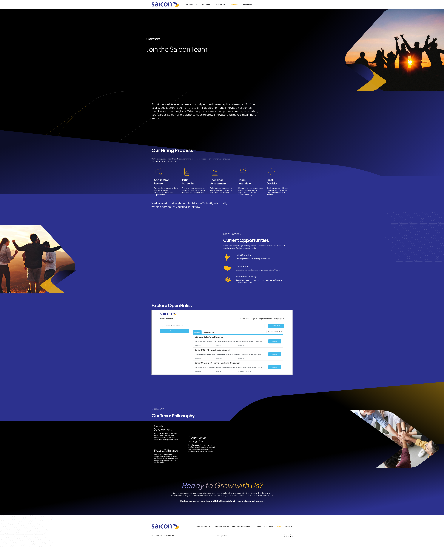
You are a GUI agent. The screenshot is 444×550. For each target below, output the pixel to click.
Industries (206, 4)
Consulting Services (203, 526)
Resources (247, 4)
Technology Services (221, 526)
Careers (234, 4)
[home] (165, 4)
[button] (190, 4)
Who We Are (220, 4)
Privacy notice (222, 536)
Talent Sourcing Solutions (241, 526)
